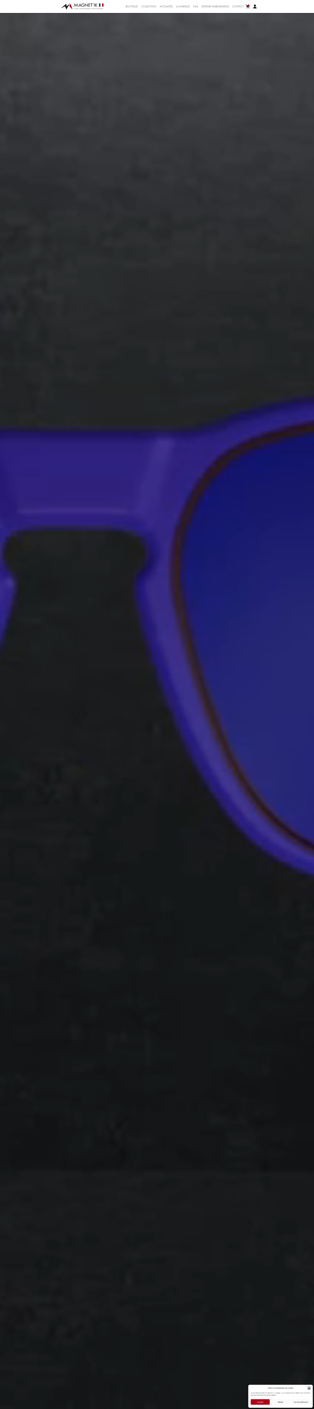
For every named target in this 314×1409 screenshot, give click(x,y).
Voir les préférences (301, 1402)
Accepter (260, 1402)
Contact (238, 6)
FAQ (195, 6)
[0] (248, 6)
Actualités (166, 6)
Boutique (132, 6)
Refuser (280, 1402)
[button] (309, 1388)
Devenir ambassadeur (215, 6)
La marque (183, 6)
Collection (148, 6)
